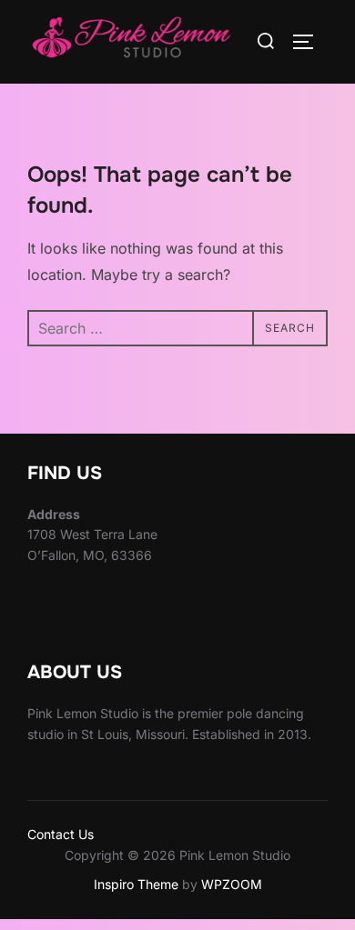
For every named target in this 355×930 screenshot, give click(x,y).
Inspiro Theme (136, 884)
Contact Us (60, 834)
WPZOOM (231, 884)
